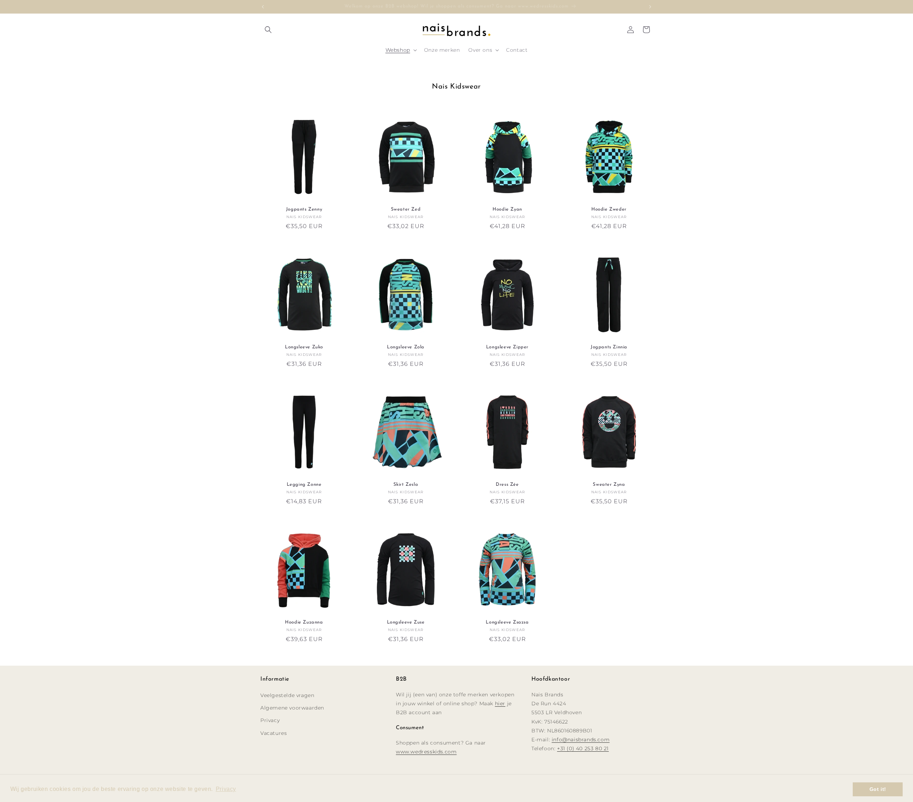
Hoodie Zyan (507, 209)
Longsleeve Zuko (304, 347)
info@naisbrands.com (580, 739)
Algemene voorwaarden (292, 707)
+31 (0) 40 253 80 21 (583, 748)
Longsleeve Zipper (507, 347)
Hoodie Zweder (609, 209)
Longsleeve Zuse (406, 622)
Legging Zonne (304, 484)
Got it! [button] (877, 789)
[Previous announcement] (263, 7)
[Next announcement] (650, 7)
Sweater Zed (406, 209)
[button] (268, 29)
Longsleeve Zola (405, 347)
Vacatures (273, 733)
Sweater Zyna (609, 484)
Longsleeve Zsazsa (507, 622)
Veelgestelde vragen (287, 695)
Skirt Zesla (405, 484)
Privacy (270, 720)
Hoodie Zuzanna (304, 622)
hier (500, 703)
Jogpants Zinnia (609, 347)
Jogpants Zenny (304, 209)
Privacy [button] (226, 789)
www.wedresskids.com (426, 751)
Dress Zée (507, 484)
